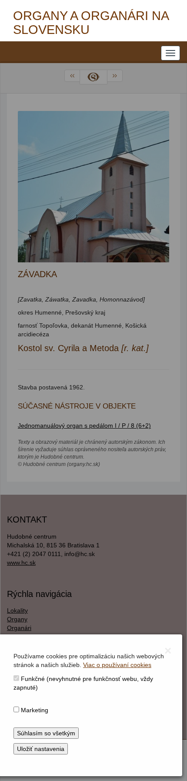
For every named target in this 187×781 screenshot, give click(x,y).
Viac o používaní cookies (117, 664)
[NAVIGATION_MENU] (170, 53)
